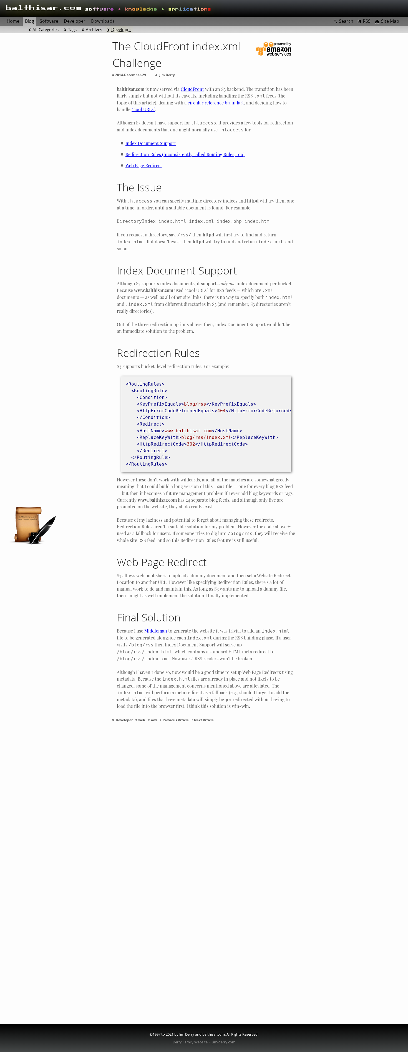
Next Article (204, 720)
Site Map (390, 21)
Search (346, 21)
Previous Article (176, 720)
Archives (94, 29)
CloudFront (192, 89)
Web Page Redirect (143, 165)
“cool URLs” (143, 109)
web (141, 720)
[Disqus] (204, 804)
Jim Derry (167, 75)
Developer (121, 29)
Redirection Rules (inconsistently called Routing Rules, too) (185, 154)
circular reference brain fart (216, 103)
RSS (367, 21)
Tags (72, 29)
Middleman (155, 631)
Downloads (103, 21)
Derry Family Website (190, 1042)
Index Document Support (150, 143)
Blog (29, 21)
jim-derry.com (223, 1042)
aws (154, 720)
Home (13, 21)
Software (49, 21)
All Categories (45, 29)
